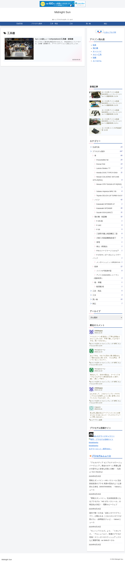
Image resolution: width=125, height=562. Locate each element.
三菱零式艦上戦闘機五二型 (109, 234)
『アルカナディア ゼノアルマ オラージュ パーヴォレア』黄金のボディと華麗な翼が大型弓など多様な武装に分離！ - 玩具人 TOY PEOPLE (105, 467)
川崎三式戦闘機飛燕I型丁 (109, 238)
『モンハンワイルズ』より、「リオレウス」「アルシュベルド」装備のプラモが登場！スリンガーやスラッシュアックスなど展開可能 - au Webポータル (105, 535)
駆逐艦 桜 (109, 287)
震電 (109, 242)
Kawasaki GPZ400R (109, 208)
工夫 (107, 295)
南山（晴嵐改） (109, 246)
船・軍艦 (108, 282)
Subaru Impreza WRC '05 (109, 191)
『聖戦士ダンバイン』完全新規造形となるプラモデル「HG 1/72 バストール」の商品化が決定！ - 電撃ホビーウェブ (105, 501)
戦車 (94, 45)
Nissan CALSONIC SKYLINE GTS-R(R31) (107, 178)
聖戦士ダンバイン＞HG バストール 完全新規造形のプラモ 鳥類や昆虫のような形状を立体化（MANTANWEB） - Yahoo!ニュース (105, 485)
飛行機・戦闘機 (108, 217)
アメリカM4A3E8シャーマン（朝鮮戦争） (107, 276)
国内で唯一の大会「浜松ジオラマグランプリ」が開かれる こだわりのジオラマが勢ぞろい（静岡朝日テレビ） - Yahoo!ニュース (105, 517)
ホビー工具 (97, 54)
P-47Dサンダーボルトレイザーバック (107, 256)
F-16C (109, 225)
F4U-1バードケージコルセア (109, 251)
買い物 (107, 299)
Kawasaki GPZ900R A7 (109, 204)
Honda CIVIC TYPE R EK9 (109, 173)
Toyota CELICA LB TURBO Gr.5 (109, 195)
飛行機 (95, 48)
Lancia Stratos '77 (109, 168)
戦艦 (94, 58)
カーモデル (97, 61)
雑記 (107, 304)
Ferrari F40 (109, 164)
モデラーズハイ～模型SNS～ (100, 449)
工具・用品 (107, 291)
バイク (108, 200)
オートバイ (97, 51)
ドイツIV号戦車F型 (109, 271)
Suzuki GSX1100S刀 (109, 212)
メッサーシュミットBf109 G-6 (109, 262)
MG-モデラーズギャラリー (104, 436)
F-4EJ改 (109, 221)
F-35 (109, 229)
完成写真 (107, 147)
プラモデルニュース (101, 456)
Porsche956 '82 (109, 160)
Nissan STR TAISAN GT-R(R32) (109, 185)
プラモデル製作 (107, 151)
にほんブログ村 (110, 32)
